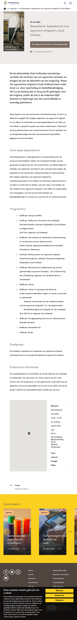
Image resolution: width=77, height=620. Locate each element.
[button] (70, 531)
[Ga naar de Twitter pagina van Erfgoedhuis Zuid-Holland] (12, 572)
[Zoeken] (64, 3)
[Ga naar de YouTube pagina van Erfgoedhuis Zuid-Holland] (6, 578)
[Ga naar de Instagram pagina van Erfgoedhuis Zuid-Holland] (18, 572)
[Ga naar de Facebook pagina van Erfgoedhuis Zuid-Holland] (6, 572)
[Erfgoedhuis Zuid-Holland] (11, 3)
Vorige (17, 485)
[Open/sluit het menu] (70, 3)
